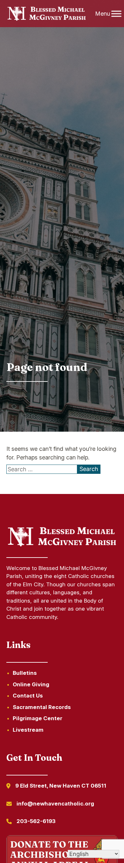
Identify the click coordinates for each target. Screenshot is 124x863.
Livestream (28, 730)
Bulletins (25, 673)
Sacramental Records (42, 707)
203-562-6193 (36, 821)
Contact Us (28, 695)
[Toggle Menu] (116, 14)
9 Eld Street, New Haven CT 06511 (60, 785)
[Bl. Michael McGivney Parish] (46, 13)
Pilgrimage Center (37, 718)
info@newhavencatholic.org (55, 803)
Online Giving (31, 684)
